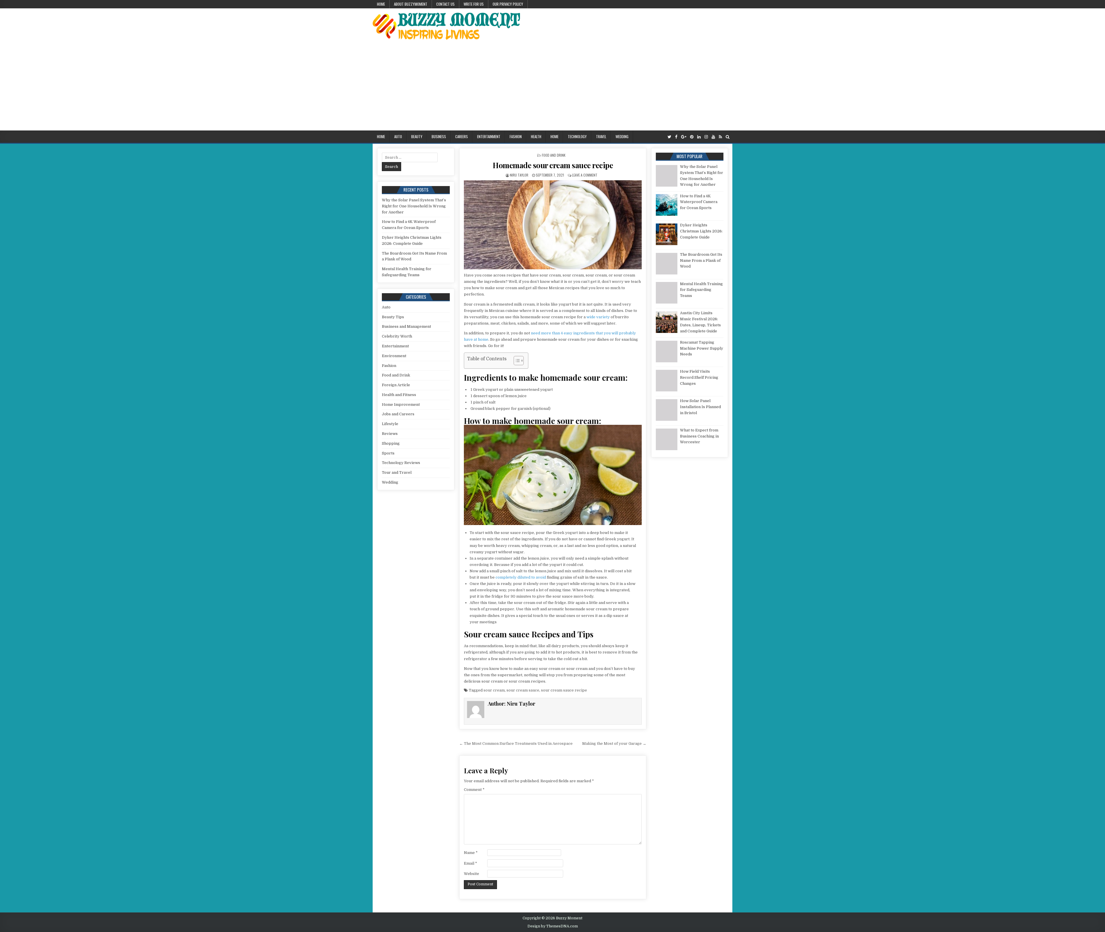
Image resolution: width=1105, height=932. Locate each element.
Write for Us (474, 4)
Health (536, 136)
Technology (577, 136)
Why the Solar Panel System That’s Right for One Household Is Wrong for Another (414, 206)
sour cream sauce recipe (564, 690)
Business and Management (406, 326)
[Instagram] (706, 136)
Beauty (416, 136)
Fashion (516, 136)
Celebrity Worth (397, 336)
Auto (398, 136)
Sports (388, 453)
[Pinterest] (692, 136)
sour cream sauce (522, 690)
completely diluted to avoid (521, 577)
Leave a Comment (584, 175)
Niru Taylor (519, 175)
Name (471, 852)
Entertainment (488, 136)
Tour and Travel (396, 472)
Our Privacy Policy (508, 4)
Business (439, 136)
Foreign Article (396, 385)
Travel (601, 136)
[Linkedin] (699, 136)
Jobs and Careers (398, 414)
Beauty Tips (393, 317)
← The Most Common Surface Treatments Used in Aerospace (516, 743)
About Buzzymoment (410, 4)
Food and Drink (553, 155)
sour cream (494, 690)
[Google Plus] (683, 136)
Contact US (445, 4)
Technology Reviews (401, 463)
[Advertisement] (552, 87)
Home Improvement (401, 404)
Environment (394, 356)
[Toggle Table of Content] (515, 360)
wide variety (598, 317)
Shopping (391, 443)
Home (381, 4)
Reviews (390, 433)
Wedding (622, 136)
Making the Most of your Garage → (614, 743)
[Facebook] (676, 136)
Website (471, 874)
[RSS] (720, 136)
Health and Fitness (399, 395)
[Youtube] (713, 136)
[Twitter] (669, 136)
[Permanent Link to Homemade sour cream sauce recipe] (553, 224)
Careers (461, 136)
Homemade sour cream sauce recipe (553, 165)
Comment (474, 789)
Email (470, 863)
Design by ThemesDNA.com (552, 926)
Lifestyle (390, 424)
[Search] (727, 136)
